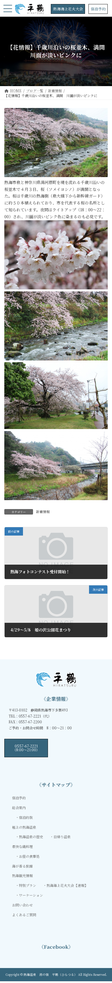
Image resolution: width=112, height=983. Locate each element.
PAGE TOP (103, 948)
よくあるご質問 (24, 914)
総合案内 (19, 807)
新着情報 (43, 511)
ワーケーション (31, 895)
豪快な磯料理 (22, 846)
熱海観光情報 (22, 875)
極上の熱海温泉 (24, 826)
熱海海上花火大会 (68, 9)
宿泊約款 (26, 817)
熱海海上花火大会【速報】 (67, 885)
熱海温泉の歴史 (31, 836)
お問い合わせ (22, 904)
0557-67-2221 (26, 747)
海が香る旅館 (22, 865)
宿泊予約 (98, 9)
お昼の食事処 (29, 856)
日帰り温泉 (62, 836)
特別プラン (27, 885)
